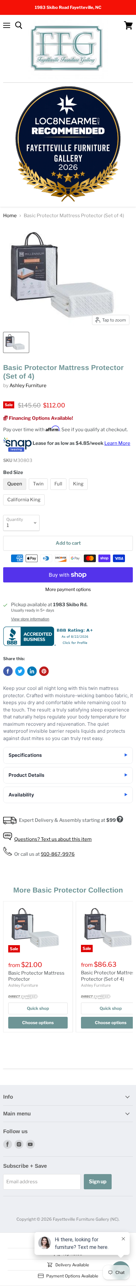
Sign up (98, 1182)
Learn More (117, 443)
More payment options (68, 589)
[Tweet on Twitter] (20, 671)
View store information (30, 619)
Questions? (53, 839)
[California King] (24, 507)
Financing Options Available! (40, 418)
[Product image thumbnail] (16, 342)
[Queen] (15, 491)
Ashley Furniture (27, 385)
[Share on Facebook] (8, 671)
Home (10, 215)
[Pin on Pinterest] (44, 671)
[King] (79, 491)
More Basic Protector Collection (68, 890)
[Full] (59, 491)
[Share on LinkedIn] (32, 671)
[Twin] (39, 491)
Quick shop (38, 1008)
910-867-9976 (58, 854)
